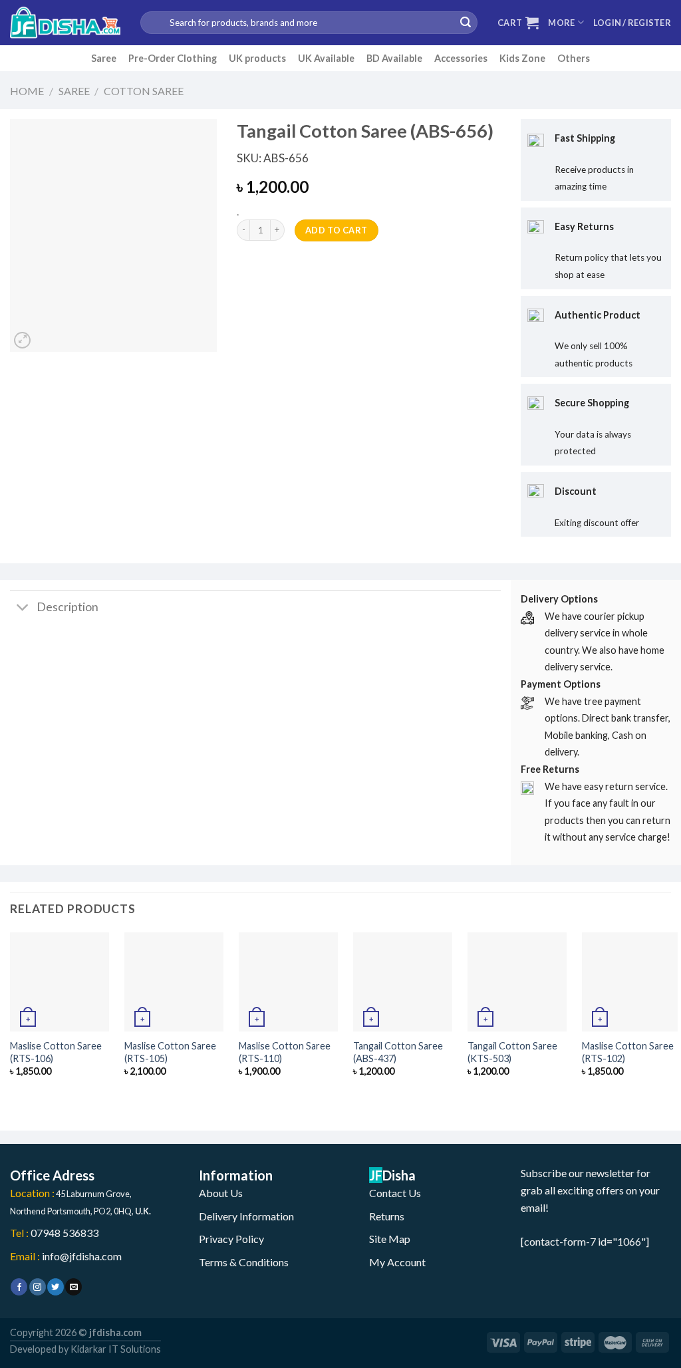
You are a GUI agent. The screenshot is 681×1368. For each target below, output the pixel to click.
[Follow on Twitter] (55, 1287)
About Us (221, 1192)
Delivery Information (246, 1216)
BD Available (394, 58)
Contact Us (395, 1192)
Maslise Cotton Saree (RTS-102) (628, 1052)
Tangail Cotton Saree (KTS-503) (512, 1052)
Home (27, 90)
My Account (397, 1262)
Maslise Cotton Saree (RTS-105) (170, 1052)
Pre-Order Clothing (172, 58)
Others (573, 58)
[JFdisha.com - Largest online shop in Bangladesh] (65, 23)
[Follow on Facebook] (19, 1287)
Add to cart (336, 230)
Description (67, 607)
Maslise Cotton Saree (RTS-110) (285, 1052)
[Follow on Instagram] (37, 1287)
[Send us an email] (73, 1287)
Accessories (460, 58)
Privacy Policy (231, 1238)
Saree (103, 58)
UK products (257, 58)
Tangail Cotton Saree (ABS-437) (398, 1052)
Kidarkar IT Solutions (115, 1349)
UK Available (326, 58)
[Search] (465, 22)
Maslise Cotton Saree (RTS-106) (56, 1052)
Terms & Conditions (244, 1262)
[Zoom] (22, 340)
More (561, 22)
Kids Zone (522, 58)
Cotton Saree (144, 90)
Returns (386, 1216)
